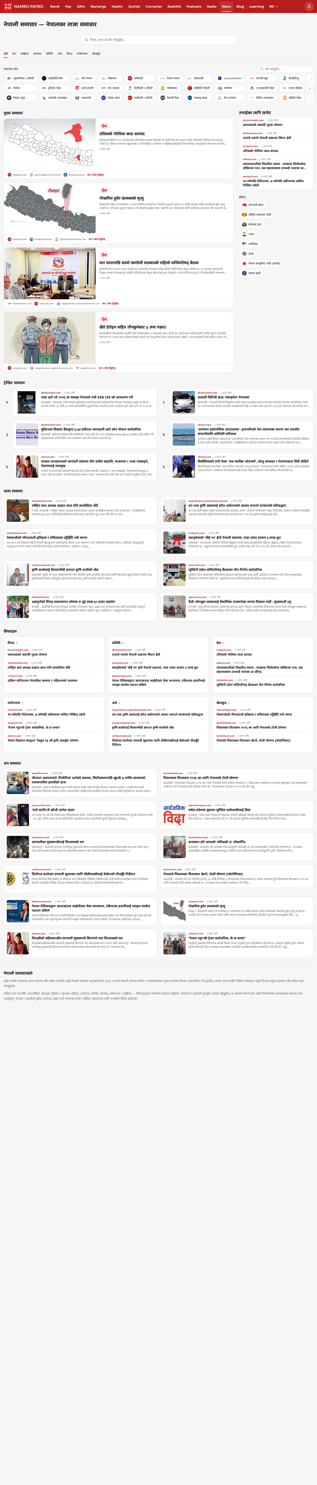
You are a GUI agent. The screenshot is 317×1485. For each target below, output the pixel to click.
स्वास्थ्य (37, 53)
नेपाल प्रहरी (255, 273)
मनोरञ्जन (82, 53)
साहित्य (25, 53)
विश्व (69, 53)
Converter (154, 6)
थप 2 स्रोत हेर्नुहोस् (95, 174)
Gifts (81, 6)
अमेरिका (253, 244)
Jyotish (134, 6)
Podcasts (194, 6)
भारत (251, 234)
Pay (68, 6)
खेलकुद (96, 53)
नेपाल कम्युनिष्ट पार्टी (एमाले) (264, 263)
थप (271, 6)
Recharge (98, 6)
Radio (212, 6)
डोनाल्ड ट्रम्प (255, 224)
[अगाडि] (309, 88)
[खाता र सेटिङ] (309, 6)
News (226, 6)
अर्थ (60, 53)
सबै (6, 53)
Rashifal (174, 6)
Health (117, 6)
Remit (55, 6)
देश (14, 53)
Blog (240, 6)
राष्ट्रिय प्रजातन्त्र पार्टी (260, 214)
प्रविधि (49, 53)
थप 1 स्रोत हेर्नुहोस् (110, 303)
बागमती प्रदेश (256, 205)
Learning (256, 6)
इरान (251, 253)
